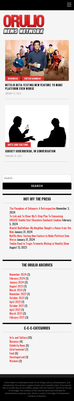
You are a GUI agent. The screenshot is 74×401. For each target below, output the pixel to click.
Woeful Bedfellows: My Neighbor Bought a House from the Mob (40, 230)
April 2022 (15, 302)
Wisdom (13, 361)
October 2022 (16, 298)
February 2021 (16, 317)
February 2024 (17, 278)
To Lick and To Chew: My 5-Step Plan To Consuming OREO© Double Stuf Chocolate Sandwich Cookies (36, 218)
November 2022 (17, 294)
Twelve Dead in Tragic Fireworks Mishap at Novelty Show (39, 243)
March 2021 (15, 313)
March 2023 (16, 290)
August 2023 (16, 286)
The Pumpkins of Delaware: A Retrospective (32, 208)
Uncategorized (17, 357)
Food (11, 353)
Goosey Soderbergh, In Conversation (30, 151)
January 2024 (16, 282)
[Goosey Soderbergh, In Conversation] (37, 126)
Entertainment (32, 78)
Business (13, 78)
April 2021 (14, 310)
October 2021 (16, 306)
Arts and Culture (18, 144)
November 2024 (18, 274)
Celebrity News (17, 345)
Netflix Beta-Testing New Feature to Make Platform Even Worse (34, 87)
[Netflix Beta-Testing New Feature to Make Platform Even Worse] (37, 60)
